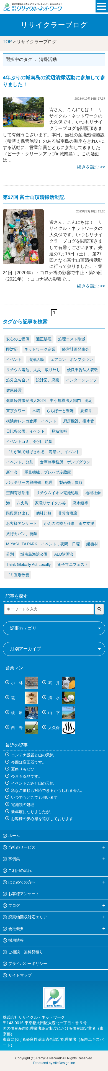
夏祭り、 (88, 411)
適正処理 (44, 339)
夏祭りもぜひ (22, 769)
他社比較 (44, 513)
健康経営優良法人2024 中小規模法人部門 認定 (49, 400)
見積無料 (59, 431)
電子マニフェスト (72, 564)
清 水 (54, 697)
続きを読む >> (91, 167)
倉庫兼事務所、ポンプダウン (65, 462)
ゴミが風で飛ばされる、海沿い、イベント (43, 452)
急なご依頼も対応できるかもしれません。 (48, 790)
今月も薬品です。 (26, 776)
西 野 (17, 727)
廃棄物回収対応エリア (27, 917)
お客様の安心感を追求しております (42, 818)
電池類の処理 (22, 804)
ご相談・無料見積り (25, 952)
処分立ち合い (17, 380)
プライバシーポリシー (27, 963)
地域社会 (93, 492)
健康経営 (14, 390)
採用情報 (16, 940)
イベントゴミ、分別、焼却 (29, 441)
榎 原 (17, 712)
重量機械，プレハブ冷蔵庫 (47, 472)
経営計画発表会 (75, 349)
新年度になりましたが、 (32, 812)
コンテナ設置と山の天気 (32, 755)
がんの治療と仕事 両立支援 (69, 523)
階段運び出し (17, 513)
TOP (7, 41)
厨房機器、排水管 (78, 421)
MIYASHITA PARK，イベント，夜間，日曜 (43, 544)
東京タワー (15, 411)
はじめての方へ (21, 882)
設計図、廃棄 (47, 380)
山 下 (54, 712)
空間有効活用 (17, 492)
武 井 (54, 682)
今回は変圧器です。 (28, 762)
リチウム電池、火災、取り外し (33, 370)
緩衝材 (92, 544)
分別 (10, 554)
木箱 (36, 411)
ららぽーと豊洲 (60, 411)
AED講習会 (64, 554)
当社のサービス (21, 847)
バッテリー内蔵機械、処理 (29, 482)
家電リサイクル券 (50, 503)
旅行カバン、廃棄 (21, 533)
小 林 (17, 682)
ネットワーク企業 (39, 349)
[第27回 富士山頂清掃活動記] (23, 236)
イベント (14, 359)
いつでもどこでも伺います (34, 797)
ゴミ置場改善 (17, 574)
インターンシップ (81, 380)
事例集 (14, 859)
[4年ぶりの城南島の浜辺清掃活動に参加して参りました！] (23, 111)
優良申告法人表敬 (82, 370)
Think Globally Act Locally (28, 564)
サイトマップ (20, 975)
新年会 (12, 472)
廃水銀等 (80, 503)
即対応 (12, 349)
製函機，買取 (71, 482)
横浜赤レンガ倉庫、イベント (31, 421)
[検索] (99, 609)
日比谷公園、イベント (25, 431)
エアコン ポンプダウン (71, 359)
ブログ (14, 905)
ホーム (14, 835)
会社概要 (16, 928)
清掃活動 (36, 359)
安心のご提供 (17, 339)
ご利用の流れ (20, 870)
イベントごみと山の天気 (32, 783)
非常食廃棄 (68, 513)
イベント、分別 (19, 462)
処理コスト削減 (71, 339)
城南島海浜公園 (34, 554)
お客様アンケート (21, 523)
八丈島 (22, 503)
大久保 (54, 727)
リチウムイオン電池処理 (57, 492)
